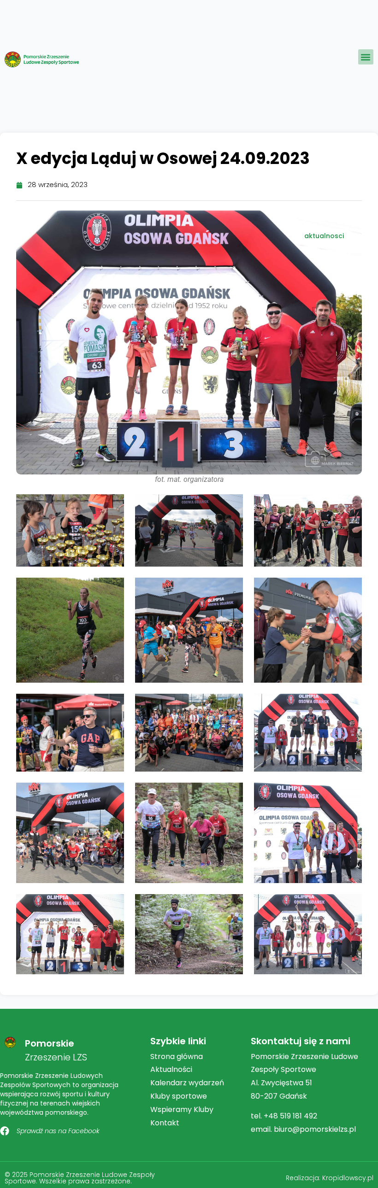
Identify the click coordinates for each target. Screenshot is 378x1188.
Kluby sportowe (178, 1096)
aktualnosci (324, 235)
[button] (365, 56)
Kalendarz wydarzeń (187, 1082)
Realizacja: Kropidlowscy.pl (329, 1177)
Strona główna (176, 1056)
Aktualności (171, 1069)
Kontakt (164, 1123)
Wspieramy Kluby (181, 1109)
